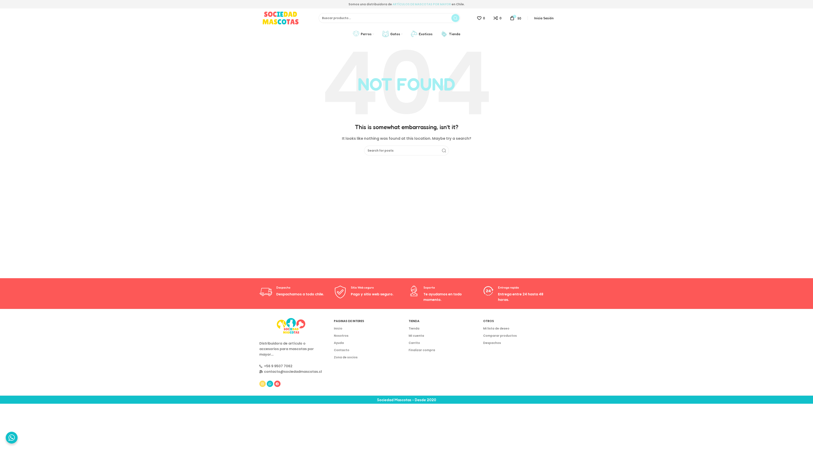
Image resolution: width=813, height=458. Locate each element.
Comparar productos (500, 336)
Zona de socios (346, 357)
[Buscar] (455, 18)
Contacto (341, 350)
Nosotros (341, 336)
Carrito (414, 343)
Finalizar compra (422, 350)
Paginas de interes (349, 321)
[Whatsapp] (270, 384)
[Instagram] (262, 384)
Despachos (492, 343)
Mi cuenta (416, 336)
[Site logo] (280, 17)
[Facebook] (277, 384)
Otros (488, 321)
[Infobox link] (294, 292)
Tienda (414, 321)
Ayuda (339, 343)
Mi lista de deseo (496, 328)
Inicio (338, 328)
